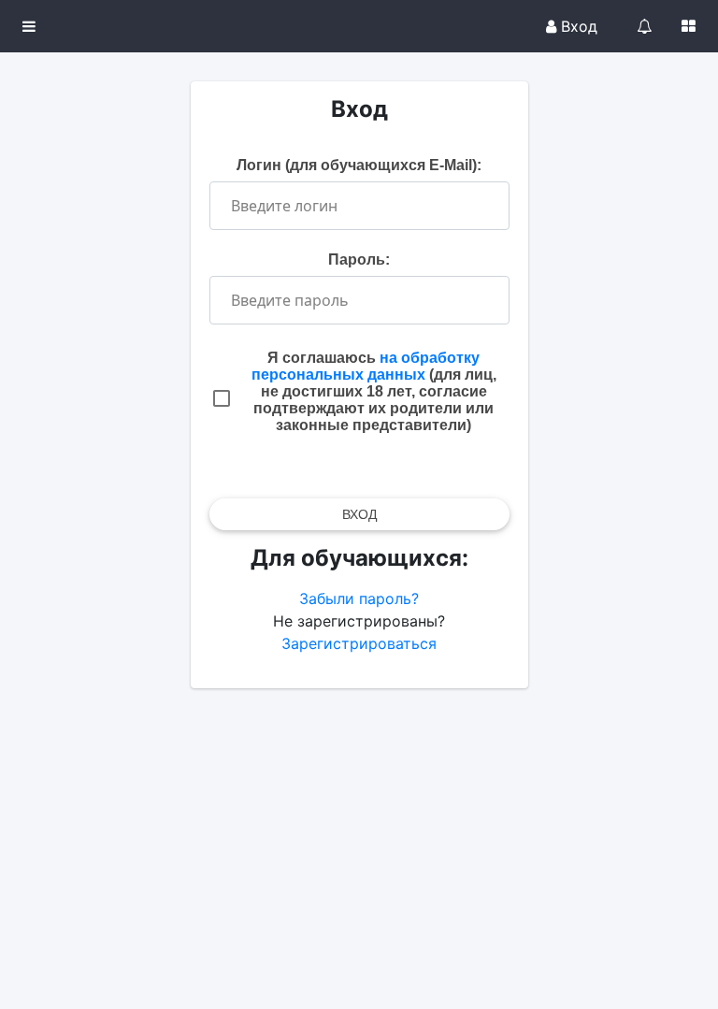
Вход (576, 26)
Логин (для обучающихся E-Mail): (359, 165)
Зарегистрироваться (359, 643)
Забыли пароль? (359, 598)
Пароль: (359, 259)
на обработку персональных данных (366, 366)
